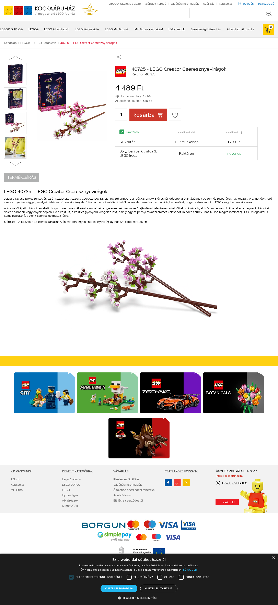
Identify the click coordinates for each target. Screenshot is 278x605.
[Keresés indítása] (269, 13)
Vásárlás (120, 471)
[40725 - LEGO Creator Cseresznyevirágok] (72, 106)
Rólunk (15, 479)
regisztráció (266, 3)
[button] (139, 597)
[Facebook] (168, 482)
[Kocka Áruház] (37, 10)
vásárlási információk (185, 3)
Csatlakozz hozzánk (181, 471)
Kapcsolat (17, 484)
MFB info (17, 490)
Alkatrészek (70, 500)
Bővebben (190, 569)
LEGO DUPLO (71, 484)
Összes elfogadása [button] (119, 588)
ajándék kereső (155, 3)
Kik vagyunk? (21, 471)
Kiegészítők (70, 505)
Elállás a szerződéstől (128, 500)
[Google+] (177, 482)
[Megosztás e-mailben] (119, 58)
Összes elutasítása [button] (158, 588)
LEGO (66, 490)
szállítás (209, 3)
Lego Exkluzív (71, 479)
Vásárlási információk (127, 484)
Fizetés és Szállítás (126, 479)
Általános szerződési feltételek (134, 490)
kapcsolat (225, 3)
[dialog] (139, 579)
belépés (248, 3)
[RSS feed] (186, 482)
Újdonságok (70, 495)
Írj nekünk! (227, 502)
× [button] (273, 557)
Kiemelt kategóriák (77, 471)
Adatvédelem (122, 495)
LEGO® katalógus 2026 (125, 3)
